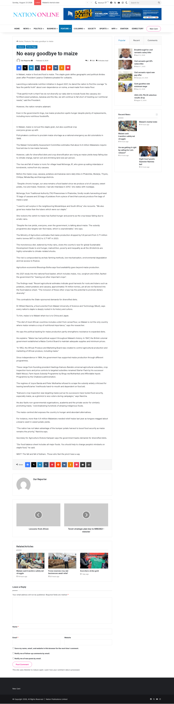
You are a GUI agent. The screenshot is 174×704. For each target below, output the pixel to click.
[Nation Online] (36, 15)
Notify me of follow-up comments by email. (32, 653)
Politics (38, 28)
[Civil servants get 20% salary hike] (125, 64)
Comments (152, 40)
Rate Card (154, 29)
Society (92, 28)
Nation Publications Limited (56, 699)
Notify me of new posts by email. (28, 658)
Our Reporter (26, 61)
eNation (124, 28)
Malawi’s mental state (50, 3)
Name (15, 627)
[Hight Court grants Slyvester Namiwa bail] (148, 151)
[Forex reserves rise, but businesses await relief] (62, 561)
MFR (113, 28)
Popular (121, 40)
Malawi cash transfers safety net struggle (126, 136)
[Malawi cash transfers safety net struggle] (30, 561)
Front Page (31, 47)
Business (51, 28)
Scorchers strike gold (89, 571)
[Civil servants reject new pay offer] (125, 76)
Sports (103, 28)
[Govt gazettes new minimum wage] (125, 87)
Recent (136, 40)
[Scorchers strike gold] (94, 561)
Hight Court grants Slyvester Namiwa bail (147, 161)
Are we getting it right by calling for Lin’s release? (127, 150)
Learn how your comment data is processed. (62, 670)
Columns (78, 28)
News (26, 28)
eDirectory (137, 28)
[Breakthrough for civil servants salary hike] (125, 53)
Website (67, 638)
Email (15, 638)
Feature (65, 28)
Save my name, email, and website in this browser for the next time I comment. (47, 648)
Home (17, 28)
